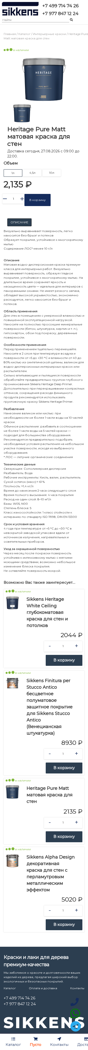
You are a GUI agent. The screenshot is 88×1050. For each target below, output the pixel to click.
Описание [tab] (19, 222)
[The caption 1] (44, 79)
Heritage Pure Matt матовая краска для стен (50, 795)
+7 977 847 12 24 (20, 1004)
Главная (10, 34)
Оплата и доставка (43, 988)
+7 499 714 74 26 (19, 998)
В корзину (37, 200)
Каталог (24, 34)
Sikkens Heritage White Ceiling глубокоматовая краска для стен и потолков (47, 612)
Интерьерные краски (50, 34)
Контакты (77, 988)
